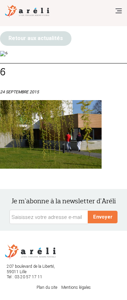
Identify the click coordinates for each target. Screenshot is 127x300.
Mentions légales (76, 287)
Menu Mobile (118, 10)
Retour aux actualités (35, 38)
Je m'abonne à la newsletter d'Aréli (64, 201)
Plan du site (47, 287)
